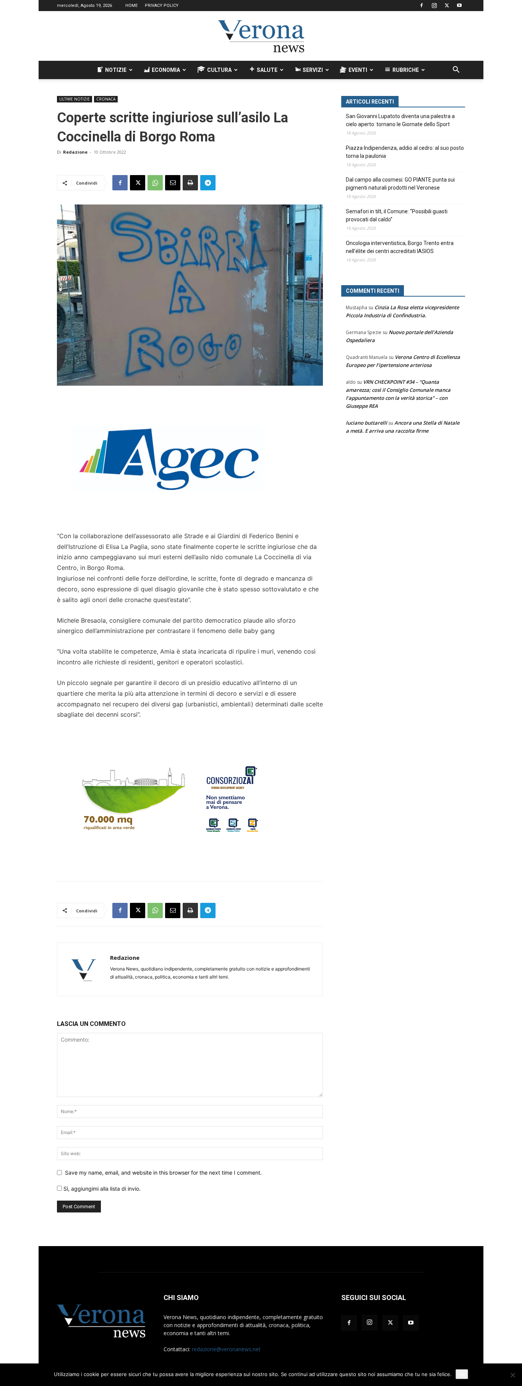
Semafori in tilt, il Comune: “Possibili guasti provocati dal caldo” (396, 215)
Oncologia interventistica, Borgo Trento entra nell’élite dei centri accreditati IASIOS (400, 247)
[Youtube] (459, 5)
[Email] (172, 182)
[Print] (190, 182)
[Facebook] (421, 5)
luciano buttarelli (366, 422)
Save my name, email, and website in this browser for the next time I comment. (163, 1172)
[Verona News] (261, 36)
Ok (462, 1374)
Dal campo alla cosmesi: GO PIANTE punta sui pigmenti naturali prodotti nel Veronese (400, 184)
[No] (512, 1375)
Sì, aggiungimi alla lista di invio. (101, 1188)
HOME (131, 5)
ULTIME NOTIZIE (74, 99)
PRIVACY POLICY (161, 5)
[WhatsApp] (155, 182)
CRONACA (105, 99)
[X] (446, 5)
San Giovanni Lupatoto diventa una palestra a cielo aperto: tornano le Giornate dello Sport (400, 120)
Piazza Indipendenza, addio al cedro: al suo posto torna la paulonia (405, 152)
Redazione (75, 152)
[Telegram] (208, 182)
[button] (456, 70)
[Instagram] (434, 5)
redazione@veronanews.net (226, 1349)
